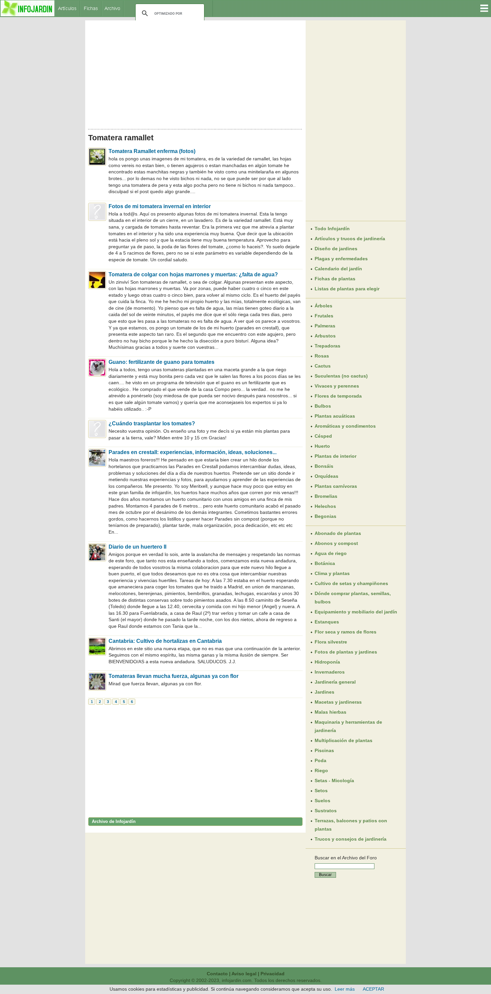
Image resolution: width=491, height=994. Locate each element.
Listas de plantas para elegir (347, 288)
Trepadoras (327, 345)
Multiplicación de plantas (343, 740)
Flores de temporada (338, 396)
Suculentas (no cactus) (341, 376)
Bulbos (323, 406)
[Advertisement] (195, 73)
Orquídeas (326, 476)
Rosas (322, 356)
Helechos (325, 506)
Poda (320, 760)
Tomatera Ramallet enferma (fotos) (152, 151)
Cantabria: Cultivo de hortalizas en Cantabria (165, 641)
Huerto (322, 446)
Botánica (325, 563)
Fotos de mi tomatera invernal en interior (160, 206)
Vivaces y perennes (337, 386)
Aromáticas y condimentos (345, 426)
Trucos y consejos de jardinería (350, 839)
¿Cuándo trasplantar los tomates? (152, 423)
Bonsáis (324, 466)
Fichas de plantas (335, 278)
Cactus (323, 366)
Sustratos (326, 810)
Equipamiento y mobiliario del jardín (356, 611)
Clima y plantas (332, 573)
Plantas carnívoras (336, 486)
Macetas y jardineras (338, 702)
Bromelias (326, 496)
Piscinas (324, 750)
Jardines (324, 692)
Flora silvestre (331, 642)
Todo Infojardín (332, 228)
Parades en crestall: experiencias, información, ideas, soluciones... (193, 452)
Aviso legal (244, 973)
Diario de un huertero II (137, 547)
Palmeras (325, 325)
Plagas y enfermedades (341, 258)
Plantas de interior (335, 456)
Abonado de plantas (338, 533)
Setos (321, 790)
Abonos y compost (336, 543)
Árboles (323, 305)
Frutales (324, 315)
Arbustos (325, 335)
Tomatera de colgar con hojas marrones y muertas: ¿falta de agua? (193, 274)
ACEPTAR (373, 989)
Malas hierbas (330, 712)
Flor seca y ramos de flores (345, 631)
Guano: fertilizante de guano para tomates (161, 362)
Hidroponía (327, 662)
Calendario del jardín (338, 268)
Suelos (322, 800)
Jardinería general (335, 682)
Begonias (325, 516)
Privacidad (273, 973)
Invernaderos (330, 672)
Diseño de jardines (336, 248)
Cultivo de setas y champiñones (351, 583)
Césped (323, 436)
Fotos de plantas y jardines (346, 652)
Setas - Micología (334, 780)
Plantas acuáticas (335, 416)
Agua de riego (331, 553)
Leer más (345, 989)
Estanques (327, 621)
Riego (321, 770)
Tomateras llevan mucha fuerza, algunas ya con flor (173, 676)
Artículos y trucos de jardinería (350, 238)
